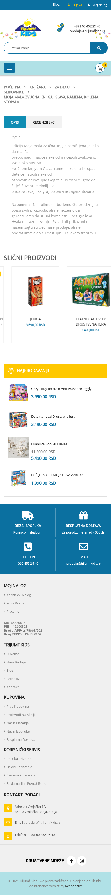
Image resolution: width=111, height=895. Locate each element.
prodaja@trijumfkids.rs (87, 30)
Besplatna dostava (83, 526)
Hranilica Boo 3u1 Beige (49, 444)
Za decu (62, 87)
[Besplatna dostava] (83, 515)
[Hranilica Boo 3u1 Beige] (18, 447)
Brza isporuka (28, 526)
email (83, 557)
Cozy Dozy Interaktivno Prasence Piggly (61, 388)
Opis (15, 122)
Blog (56, 4)
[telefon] (28, 546)
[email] (83, 546)
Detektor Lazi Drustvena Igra (53, 416)
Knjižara (37, 87)
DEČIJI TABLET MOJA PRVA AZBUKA (57, 474)
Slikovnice (14, 92)
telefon (28, 557)
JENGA (27, 318)
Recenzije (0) (44, 122)
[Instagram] (81, 861)
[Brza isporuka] (28, 515)
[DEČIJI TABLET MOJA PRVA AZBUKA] (18, 478)
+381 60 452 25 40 (87, 26)
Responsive (73, 886)
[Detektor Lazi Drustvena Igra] (18, 420)
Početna (12, 87)
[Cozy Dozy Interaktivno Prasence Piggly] (18, 392)
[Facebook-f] (71, 861)
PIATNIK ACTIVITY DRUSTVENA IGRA (83, 321)
